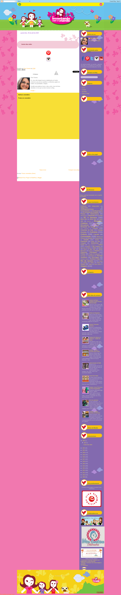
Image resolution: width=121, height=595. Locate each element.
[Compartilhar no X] (21, 70)
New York (92, 249)
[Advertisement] (48, 153)
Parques (91, 250)
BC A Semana (90, 217)
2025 (83, 440)
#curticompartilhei (85, 210)
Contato (84, 89)
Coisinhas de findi (87, 230)
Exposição (84, 241)
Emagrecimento (99, 238)
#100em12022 (84, 207)
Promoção (83, 255)
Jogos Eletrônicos (92, 244)
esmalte (86, 239)
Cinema (95, 228)
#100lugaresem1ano (87, 209)
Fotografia (83, 243)
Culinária (93, 232)
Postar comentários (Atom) (28, 173)
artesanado (83, 215)
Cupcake (96, 234)
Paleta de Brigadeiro (95, 313)
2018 (83, 457)
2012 (83, 470)
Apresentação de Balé (95, 363)
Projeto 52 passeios (94, 254)
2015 (83, 463)
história (82, 244)
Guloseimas (95, 243)
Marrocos (83, 247)
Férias (92, 241)
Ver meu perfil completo (95, 40)
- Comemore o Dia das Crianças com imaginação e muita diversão (90, 560)
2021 (83, 450)
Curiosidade (86, 236)
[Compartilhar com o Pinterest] (24, 70)
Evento (97, 239)
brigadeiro (97, 223)
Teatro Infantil (97, 264)
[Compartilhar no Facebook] (23, 70)
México (89, 247)
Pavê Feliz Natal (94, 375)
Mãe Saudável (96, 246)
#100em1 (84, 206)
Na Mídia (84, 91)
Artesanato (91, 215)
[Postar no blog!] (19, 70)
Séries (92, 262)
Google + (33, 90)
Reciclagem (95, 257)
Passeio (97, 250)
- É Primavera (84, 565)
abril (85, 442)
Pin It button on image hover (7, 594)
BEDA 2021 (93, 219)
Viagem (84, 266)
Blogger (64, 575)
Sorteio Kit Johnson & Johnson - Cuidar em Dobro (95, 339)
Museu (101, 248)
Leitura (100, 244)
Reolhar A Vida (95, 259)
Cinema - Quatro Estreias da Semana (95, 412)
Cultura (84, 234)
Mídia (94, 248)
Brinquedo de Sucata (88, 227)
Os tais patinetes (94, 400)
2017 (83, 459)
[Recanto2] (91, 524)
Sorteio (83, 264)
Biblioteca (89, 221)
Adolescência (94, 214)
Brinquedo (96, 225)
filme (99, 241)
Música (85, 249)
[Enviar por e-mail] (18, 70)
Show (98, 262)
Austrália (100, 215)
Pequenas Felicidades (89, 252)
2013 (83, 468)
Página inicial (43, 170)
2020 (83, 452)
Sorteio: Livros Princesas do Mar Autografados (96, 388)
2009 (83, 477)
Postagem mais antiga (74, 170)
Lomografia (87, 246)
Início (83, 87)
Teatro (90, 264)
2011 (83, 472)
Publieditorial (91, 255)
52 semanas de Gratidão (90, 212)
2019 (83, 454)
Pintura (83, 254)
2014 (83, 466)
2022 (83, 448)
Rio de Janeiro (87, 261)
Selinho (85, 262)
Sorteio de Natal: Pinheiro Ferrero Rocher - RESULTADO (96, 302)
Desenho (90, 238)
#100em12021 (95, 206)
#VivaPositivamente (97, 210)
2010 (83, 474)
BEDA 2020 (84, 219)
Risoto (101, 261)
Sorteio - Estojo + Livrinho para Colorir (95, 350)
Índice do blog (85, 93)
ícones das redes (87, 444)
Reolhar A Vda (84, 259)
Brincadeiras (85, 225)
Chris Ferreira (94, 38)
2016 (83, 461)
